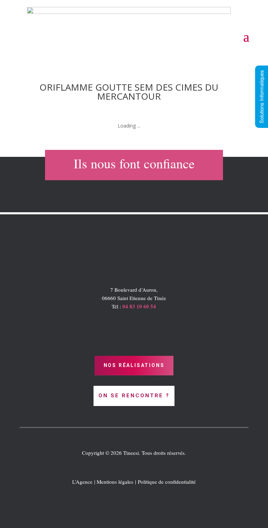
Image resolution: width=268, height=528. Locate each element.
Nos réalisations (134, 365)
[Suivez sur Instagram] (148, 512)
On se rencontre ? (134, 395)
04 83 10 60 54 (139, 306)
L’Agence (82, 481)
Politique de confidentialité (167, 481)
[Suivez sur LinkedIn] (120, 512)
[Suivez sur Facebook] (134, 512)
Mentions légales (115, 481)
